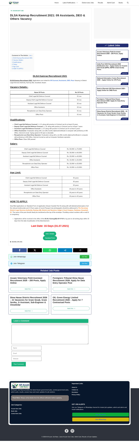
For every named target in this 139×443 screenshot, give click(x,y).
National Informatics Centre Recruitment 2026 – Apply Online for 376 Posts (111, 79)
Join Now (84, 257)
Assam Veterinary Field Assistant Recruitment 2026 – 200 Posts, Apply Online (28, 280)
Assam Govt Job (18, 10)
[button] (128, 2)
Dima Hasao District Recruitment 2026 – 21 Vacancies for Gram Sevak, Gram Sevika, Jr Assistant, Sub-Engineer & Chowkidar (28, 301)
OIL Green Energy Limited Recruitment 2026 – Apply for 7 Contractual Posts (68, 299)
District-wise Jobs (88, 3)
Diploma (19, 241)
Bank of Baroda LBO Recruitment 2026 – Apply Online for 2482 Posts (111, 89)
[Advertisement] (50, 37)
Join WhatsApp (100, 419)
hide (30, 55)
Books (121, 3)
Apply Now (124, 59)
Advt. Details (50, 234)
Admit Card (111, 3)
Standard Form (50, 238)
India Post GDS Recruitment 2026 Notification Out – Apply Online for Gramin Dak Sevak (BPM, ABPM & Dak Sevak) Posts (112, 66)
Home (57, 3)
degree (14, 241)
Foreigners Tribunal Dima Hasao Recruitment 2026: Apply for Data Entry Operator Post (69, 280)
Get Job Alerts (101, 414)
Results (100, 3)
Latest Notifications (69, 3)
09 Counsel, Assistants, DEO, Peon (62, 80)
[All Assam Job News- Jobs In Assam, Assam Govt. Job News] (13, 2)
